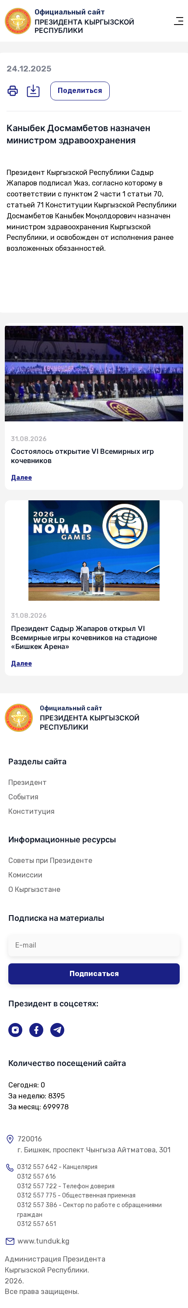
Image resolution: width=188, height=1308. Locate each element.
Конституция (31, 811)
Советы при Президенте (50, 860)
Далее (21, 477)
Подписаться (94, 973)
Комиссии (25, 875)
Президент (27, 782)
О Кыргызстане (34, 889)
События (23, 797)
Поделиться (80, 90)
